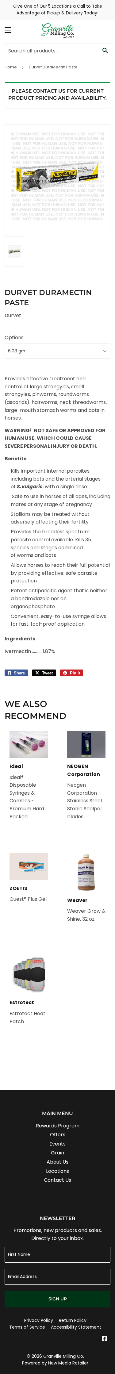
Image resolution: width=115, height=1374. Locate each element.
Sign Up (57, 1299)
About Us (57, 1161)
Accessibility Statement (76, 1327)
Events (57, 1143)
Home (11, 67)
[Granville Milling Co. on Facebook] (104, 1339)
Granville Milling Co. (63, 1356)
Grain (57, 1152)
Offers (57, 1134)
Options (14, 337)
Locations (57, 1171)
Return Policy (72, 1320)
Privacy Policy (38, 1320)
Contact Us (57, 1180)
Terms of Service (27, 1327)
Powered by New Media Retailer (55, 1363)
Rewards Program (57, 1125)
